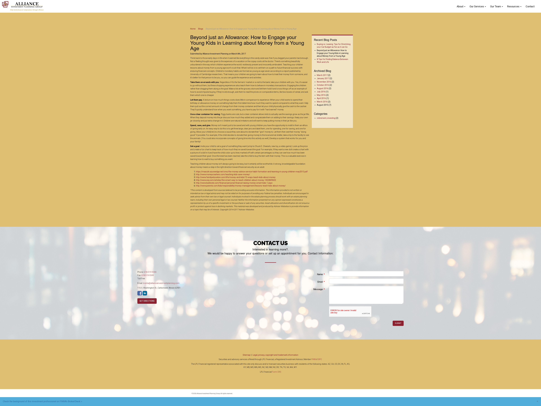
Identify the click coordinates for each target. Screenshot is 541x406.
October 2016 (323, 85)
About (460, 6)
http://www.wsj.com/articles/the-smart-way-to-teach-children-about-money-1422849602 (236, 180)
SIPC (320, 359)
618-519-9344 (150, 272)
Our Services (477, 6)
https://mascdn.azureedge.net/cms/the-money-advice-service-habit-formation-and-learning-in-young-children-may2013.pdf (252, 171)
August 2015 (322, 105)
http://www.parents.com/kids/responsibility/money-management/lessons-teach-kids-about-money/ (241, 186)
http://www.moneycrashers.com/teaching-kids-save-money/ (223, 174)
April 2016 (321, 98)
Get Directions (147, 301)
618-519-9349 (147, 275)
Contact (530, 6)
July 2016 (321, 92)
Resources (513, 6)
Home (193, 29)
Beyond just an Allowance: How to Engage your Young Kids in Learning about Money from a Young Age (332, 53)
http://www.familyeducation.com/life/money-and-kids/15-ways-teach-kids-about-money (235, 177)
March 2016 (322, 102)
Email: (321, 281)
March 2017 (322, 75)
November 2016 (324, 82)
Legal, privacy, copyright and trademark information (275, 355)
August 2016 (322, 88)
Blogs (200, 29)
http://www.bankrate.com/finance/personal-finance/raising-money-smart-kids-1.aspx (234, 183)
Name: (321, 274)
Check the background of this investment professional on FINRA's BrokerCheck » (42, 401)
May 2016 (321, 95)
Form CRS (276, 372)
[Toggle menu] (465, 6)
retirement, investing (326, 118)
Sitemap (246, 355)
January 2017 (323, 78)
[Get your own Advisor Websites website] (339, 395)
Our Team (495, 6)
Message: (319, 289)
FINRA (314, 359)
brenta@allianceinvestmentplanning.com (161, 283)
